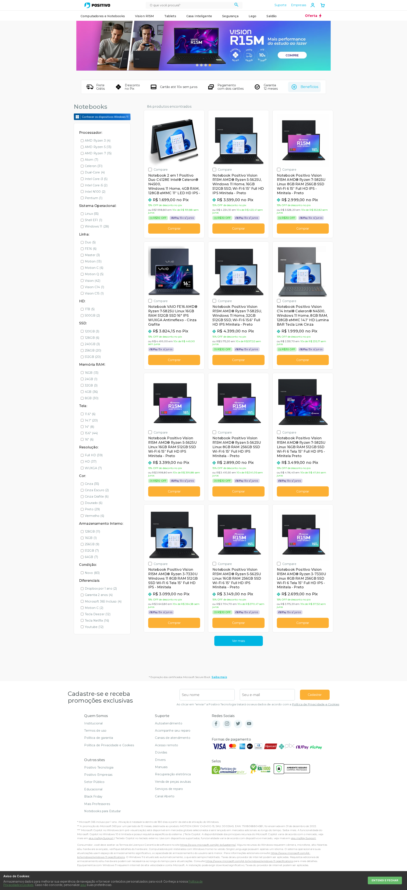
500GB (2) (92, 315)
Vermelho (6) (94, 516)
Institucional (93, 723)
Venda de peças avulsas (173, 782)
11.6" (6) (90, 414)
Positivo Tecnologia (98, 767)
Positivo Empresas (98, 775)
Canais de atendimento (172, 738)
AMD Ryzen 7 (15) (98, 153)
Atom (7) (91, 160)
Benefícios (309, 87)
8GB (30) (91, 398)
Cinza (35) (92, 484)
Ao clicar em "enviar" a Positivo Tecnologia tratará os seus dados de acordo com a (258, 704)
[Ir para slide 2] (201, 65)
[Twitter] (238, 723)
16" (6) (89, 439)
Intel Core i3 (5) (96, 179)
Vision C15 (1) (94, 293)
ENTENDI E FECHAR (385, 880)
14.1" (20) (91, 420)
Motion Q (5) (94, 274)
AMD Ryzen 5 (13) (98, 147)
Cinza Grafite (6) (97, 496)
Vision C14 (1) (94, 287)
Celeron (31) (93, 166)
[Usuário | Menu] (313, 5)
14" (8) (89, 427)
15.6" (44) (91, 433)
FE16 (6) (90, 249)
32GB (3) (91, 385)
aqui (83, 885)
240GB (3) (92, 344)
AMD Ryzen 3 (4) (97, 140)
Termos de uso (95, 730)
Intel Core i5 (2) (96, 185)
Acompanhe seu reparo (172, 730)
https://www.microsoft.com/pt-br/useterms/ (208, 844)
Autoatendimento (168, 723)
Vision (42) (92, 281)
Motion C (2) (94, 608)
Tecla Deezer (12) (97, 614)
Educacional (93, 789)
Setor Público (94, 782)
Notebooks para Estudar (102, 811)
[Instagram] (227, 723)
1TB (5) (90, 309)
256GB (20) (93, 350)
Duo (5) (90, 242)
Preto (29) (92, 509)
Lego (252, 16)
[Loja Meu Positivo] (97, 5)
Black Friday (93, 796)
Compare (161, 169)
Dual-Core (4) (95, 172)
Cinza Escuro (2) (97, 490)
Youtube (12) (94, 627)
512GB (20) (93, 357)
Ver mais (238, 641)
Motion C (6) (94, 268)
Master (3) (92, 255)
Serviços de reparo (169, 789)
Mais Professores (97, 804)
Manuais (161, 767)
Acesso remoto (166, 745)
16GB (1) (91, 538)
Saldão (271, 16)
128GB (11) (92, 531)
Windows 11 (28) (97, 226)
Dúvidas (161, 752)
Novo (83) (92, 573)
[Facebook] (216, 723)
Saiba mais (219, 677)
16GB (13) (91, 373)
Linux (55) (92, 214)
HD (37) (90, 461)
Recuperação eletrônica (173, 774)
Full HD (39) (94, 455)
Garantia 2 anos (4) (99, 595)
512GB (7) (92, 550)
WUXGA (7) (93, 468)
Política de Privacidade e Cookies (315, 704)
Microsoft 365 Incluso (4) (103, 601)
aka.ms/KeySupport (101, 838)
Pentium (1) (93, 198)
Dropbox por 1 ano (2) (101, 588)
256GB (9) (92, 544)
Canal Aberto (164, 796)
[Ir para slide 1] (197, 65)
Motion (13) (93, 261)
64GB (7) (91, 557)
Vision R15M (144, 16)
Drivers (160, 760)
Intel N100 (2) (95, 192)
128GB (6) (92, 338)
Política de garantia (98, 738)
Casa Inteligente (199, 16)
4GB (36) (91, 392)
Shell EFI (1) (93, 220)
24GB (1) (91, 379)
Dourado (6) (93, 503)
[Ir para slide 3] (205, 65)
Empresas (298, 5)
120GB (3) (92, 331)
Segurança (230, 16)
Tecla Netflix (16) (97, 620)
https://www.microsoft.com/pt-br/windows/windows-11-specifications (249, 861)
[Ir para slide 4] (210, 65)
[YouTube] (249, 723)
